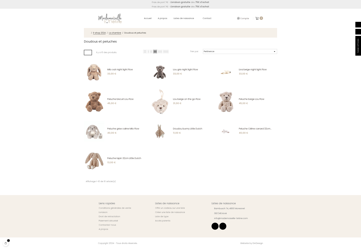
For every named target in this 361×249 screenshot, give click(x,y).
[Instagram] (222, 226)
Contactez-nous (107, 225)
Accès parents (162, 220)
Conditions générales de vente (115, 208)
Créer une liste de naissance (170, 212)
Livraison (103, 212)
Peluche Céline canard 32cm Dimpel (254, 128)
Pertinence (240, 51)
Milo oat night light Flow (120, 69)
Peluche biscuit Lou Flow (120, 99)
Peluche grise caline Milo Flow (123, 128)
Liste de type (162, 216)
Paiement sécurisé (108, 220)
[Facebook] (215, 226)
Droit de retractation (109, 216)
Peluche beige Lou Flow (251, 99)
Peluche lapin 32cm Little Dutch (124, 158)
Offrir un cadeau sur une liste (170, 208)
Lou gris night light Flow (185, 69)
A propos (103, 229)
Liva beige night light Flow (253, 69)
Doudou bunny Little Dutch (187, 128)
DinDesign (258, 243)
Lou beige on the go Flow (187, 99)
